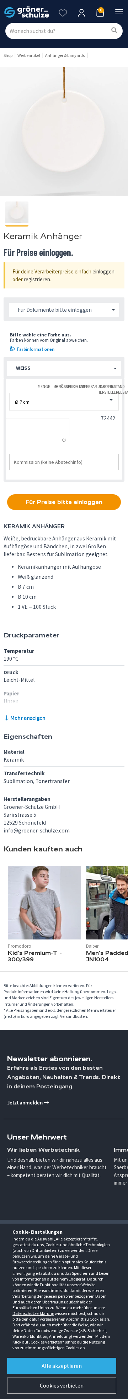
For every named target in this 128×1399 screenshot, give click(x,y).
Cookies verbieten (62, 1385)
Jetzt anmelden (25, 1102)
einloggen (103, 271)
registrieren (37, 279)
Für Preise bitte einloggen (64, 502)
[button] (64, 368)
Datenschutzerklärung (33, 1313)
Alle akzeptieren (62, 1365)
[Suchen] (114, 30)
